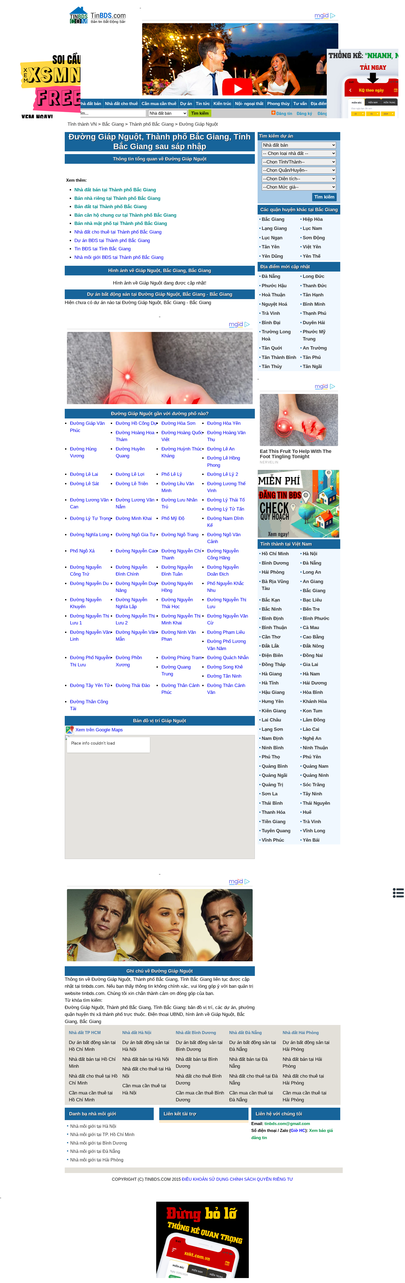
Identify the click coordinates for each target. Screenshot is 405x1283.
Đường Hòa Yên (224, 423)
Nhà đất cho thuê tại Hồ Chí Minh (93, 1079)
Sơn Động (314, 237)
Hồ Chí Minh (275, 553)
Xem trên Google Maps (98, 729)
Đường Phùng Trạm (181, 657)
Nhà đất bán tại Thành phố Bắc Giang (115, 189)
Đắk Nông (313, 646)
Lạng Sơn (272, 729)
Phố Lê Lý (171, 474)
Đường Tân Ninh (224, 676)
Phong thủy (278, 103)
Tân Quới (272, 348)
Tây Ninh (312, 793)
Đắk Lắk (270, 646)
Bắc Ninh (272, 609)
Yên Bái (311, 840)
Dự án (186, 103)
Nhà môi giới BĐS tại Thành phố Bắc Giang (118, 257)
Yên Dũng (272, 256)
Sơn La (269, 793)
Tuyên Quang (276, 830)
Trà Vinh (271, 313)
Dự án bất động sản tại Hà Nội (145, 1046)
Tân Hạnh (313, 294)
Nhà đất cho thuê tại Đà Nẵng (253, 1079)
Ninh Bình (273, 747)
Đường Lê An (220, 449)
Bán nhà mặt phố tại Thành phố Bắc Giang (120, 223)
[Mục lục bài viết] (398, 893)
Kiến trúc (222, 103)
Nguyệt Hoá (274, 304)
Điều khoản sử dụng (205, 1179)
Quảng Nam (315, 766)
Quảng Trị (272, 784)
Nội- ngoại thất (249, 103)
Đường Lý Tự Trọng (90, 518)
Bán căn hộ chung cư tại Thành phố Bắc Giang (125, 215)
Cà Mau (311, 627)
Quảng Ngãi (274, 775)
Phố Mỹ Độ (172, 518)
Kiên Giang (274, 710)
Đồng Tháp (273, 664)
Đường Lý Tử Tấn (225, 509)
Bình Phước (316, 618)
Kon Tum (312, 710)
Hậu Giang (273, 692)
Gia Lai (310, 664)
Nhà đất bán (89, 103)
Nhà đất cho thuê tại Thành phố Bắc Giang (117, 232)
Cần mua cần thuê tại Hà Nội (144, 1089)
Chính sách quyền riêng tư (261, 1179)
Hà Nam (311, 674)
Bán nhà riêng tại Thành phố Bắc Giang (117, 198)
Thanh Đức (315, 285)
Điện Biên (272, 655)
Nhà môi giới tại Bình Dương (98, 1143)
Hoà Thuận (273, 294)
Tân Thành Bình (279, 357)
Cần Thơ (271, 637)
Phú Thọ (271, 756)
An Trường (315, 348)
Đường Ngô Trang (179, 534)
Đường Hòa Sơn (178, 423)
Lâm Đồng (314, 720)
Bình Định (273, 618)
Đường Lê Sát (84, 483)
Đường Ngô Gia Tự (135, 534)
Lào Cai (311, 729)
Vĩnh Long (314, 830)
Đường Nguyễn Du (89, 583)
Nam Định (272, 738)
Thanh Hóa (273, 812)
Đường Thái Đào (133, 685)
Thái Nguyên (316, 803)
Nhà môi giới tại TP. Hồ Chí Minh (102, 1134)
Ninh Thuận (315, 747)
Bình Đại (271, 322)
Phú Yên (312, 756)
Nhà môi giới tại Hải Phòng (96, 1160)
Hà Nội (310, 553)
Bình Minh (314, 304)
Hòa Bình (313, 692)
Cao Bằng (313, 637)
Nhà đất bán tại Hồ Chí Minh (92, 1063)
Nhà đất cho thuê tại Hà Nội (146, 1072)
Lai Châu (271, 720)
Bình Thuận (274, 627)
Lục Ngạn (272, 237)
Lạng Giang (274, 228)
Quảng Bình (275, 766)
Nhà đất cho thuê (121, 103)
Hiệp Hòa (313, 219)
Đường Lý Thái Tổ (226, 500)
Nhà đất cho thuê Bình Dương (199, 1079)
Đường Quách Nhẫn (228, 657)
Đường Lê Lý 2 (222, 474)
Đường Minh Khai (134, 518)
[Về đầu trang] (399, 1276)
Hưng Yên (273, 701)
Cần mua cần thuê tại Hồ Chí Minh (91, 1096)
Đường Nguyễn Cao (136, 551)
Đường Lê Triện (132, 483)
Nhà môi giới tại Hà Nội (93, 1126)
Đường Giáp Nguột (198, 124)
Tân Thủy (272, 366)
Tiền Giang (273, 821)
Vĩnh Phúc (273, 840)
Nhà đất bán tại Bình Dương (197, 1063)
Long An (312, 572)
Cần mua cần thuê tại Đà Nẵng (251, 1096)
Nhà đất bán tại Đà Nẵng (248, 1063)
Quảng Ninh (316, 775)
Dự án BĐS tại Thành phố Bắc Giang (112, 240)
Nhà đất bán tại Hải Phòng (302, 1063)
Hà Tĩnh (270, 683)
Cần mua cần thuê (159, 103)
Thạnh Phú (314, 313)
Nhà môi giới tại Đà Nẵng (95, 1151)
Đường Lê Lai (84, 474)
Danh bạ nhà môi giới (92, 1113)
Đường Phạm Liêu (226, 632)
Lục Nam (312, 228)
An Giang (313, 581)
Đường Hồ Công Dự (136, 423)
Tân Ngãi (312, 366)
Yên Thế (311, 256)
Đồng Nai (313, 655)
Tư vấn (300, 103)
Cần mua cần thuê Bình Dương (200, 1096)
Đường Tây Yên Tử (90, 685)
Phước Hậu (274, 285)
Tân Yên (270, 246)
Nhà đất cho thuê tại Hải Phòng (303, 1079)
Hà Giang (272, 674)
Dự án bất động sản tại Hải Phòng (306, 1046)
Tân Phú (312, 357)
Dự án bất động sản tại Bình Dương (199, 1046)
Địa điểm (319, 103)
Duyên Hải (314, 322)
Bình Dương (275, 563)
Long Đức (313, 276)
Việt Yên (312, 246)
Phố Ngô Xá (82, 551)
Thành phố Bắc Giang (151, 124)
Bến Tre (311, 609)
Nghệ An (312, 738)
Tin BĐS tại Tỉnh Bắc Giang (102, 248)
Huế (307, 812)
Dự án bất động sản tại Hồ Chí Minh (92, 1046)
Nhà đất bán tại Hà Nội (145, 1059)
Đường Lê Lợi (130, 474)
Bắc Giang (113, 124)
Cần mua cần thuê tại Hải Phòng (304, 1096)
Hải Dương (315, 683)
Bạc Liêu (312, 600)
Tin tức (203, 103)
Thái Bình (272, 803)
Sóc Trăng (314, 784)
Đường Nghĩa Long (89, 534)
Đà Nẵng (271, 276)
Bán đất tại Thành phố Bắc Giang (110, 206)
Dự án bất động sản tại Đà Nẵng (252, 1046)
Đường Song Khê (225, 667)
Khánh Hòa (315, 701)
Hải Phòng (273, 572)
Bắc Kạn (271, 600)
